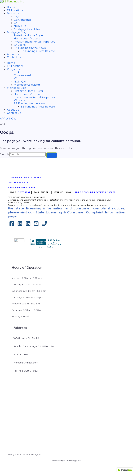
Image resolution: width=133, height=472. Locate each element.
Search (4, 154)
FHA (16, 16)
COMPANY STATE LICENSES (24, 177)
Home (11, 7)
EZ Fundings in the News (30, 47)
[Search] (51, 155)
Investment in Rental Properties (34, 41)
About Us (13, 54)
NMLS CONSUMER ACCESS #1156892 (95, 192)
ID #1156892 (23, 192)
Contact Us (14, 57)
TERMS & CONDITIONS (21, 187)
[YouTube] (36, 225)
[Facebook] (12, 225)
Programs (13, 13)
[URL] (44, 225)
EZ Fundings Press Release (38, 51)
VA (15, 22)
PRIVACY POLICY (18, 182)
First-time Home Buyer (28, 35)
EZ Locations (15, 10)
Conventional (22, 19)
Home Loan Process (27, 38)
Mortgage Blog (16, 32)
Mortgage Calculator (27, 29)
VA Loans (19, 44)
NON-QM (20, 26)
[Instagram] (20, 225)
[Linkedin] (28, 225)
